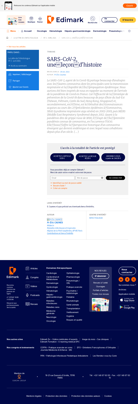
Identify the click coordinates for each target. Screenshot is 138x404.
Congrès (34, 277)
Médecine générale (50, 312)
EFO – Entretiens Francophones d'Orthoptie (96, 347)
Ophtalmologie (72, 273)
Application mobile (127, 294)
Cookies (108, 396)
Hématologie (55, 31)
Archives (122, 289)
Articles (34, 268)
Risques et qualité (74, 320)
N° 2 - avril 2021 (50, 38)
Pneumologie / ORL (118, 31)
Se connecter (109, 19)
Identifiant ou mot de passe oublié (67, 183)
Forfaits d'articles (100, 290)
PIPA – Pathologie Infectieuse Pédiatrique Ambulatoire (64, 356)
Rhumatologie (72, 301)
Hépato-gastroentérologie (77, 31)
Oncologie (42, 31)
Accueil (28, 31)
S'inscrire (128, 19)
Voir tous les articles (16, 47)
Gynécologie (52, 287)
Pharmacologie (73, 277)
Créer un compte (60, 188)
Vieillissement (72, 312)
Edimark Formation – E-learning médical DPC (60, 342)
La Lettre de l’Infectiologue (26, 38)
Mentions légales (34, 396)
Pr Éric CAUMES (55, 222)
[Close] (2, 5)
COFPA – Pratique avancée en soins (56, 347)
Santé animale (72, 305)
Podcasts (35, 295)
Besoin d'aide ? (59, 185)
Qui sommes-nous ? (127, 285)
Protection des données (56, 396)
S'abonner (100, 276)
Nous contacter (127, 271)
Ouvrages (100, 286)
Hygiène (70, 316)
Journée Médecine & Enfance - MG (56, 350)
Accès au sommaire (19, 65)
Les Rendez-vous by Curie (105, 356)
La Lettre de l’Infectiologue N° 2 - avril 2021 (19, 59)
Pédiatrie (70, 297)
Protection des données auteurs (85, 396)
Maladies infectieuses (51, 302)
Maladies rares (52, 307)
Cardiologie (51, 273)
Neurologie (51, 317)
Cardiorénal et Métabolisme (52, 278)
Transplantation (73, 308)
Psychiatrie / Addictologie (72, 292)
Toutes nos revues (100, 294)
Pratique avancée (74, 287)
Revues (34, 304)
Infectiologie (96, 218)
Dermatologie (99, 31)
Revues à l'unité (100, 283)
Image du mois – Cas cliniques (95, 339)
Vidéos (33, 286)
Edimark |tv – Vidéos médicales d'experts (58, 339)
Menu (13, 31)
